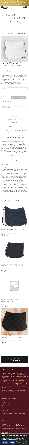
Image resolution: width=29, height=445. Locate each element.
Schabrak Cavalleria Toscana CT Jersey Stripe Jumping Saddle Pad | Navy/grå (12, 264)
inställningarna (22, 439)
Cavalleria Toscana (5, 269)
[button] (25, 37)
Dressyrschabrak (17, 106)
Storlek (4, 89)
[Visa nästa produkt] (26, 33)
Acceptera (5, 442)
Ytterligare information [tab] (14, 119)
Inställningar (20, 442)
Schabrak (5, 23)
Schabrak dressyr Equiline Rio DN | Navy (13, 230)
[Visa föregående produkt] (2, 33)
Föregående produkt (8, 33)
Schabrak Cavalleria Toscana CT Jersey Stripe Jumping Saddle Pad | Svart (12, 336)
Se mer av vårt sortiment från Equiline (10, 160)
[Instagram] (6, 433)
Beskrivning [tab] (15, 116)
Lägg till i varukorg (18, 97)
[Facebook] (3, 433)
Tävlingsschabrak (5, 107)
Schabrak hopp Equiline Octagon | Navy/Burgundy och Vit (11, 300)
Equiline (24, 106)
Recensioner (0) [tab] (14, 122)
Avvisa (12, 442)
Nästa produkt (21, 33)
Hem (2, 23)
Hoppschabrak (13, 269)
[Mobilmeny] (28, 7)
